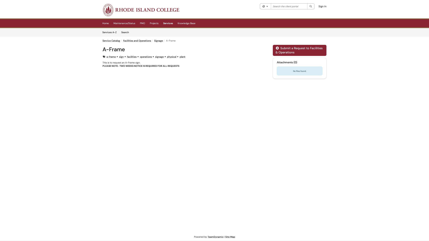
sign (121, 56)
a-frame (111, 56)
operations (146, 56)
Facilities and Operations (137, 40)
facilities (132, 56)
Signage (158, 40)
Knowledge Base (186, 23)
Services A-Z (109, 32)
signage (159, 56)
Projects (154, 23)
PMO (142, 23)
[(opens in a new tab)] (141, 10)
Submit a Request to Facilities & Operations (299, 50)
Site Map (230, 236)
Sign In (322, 6)
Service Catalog (111, 40)
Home (105, 23)
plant (182, 56)
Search (126, 32)
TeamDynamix (215, 236)
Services (168, 23)
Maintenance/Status (124, 23)
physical (171, 56)
